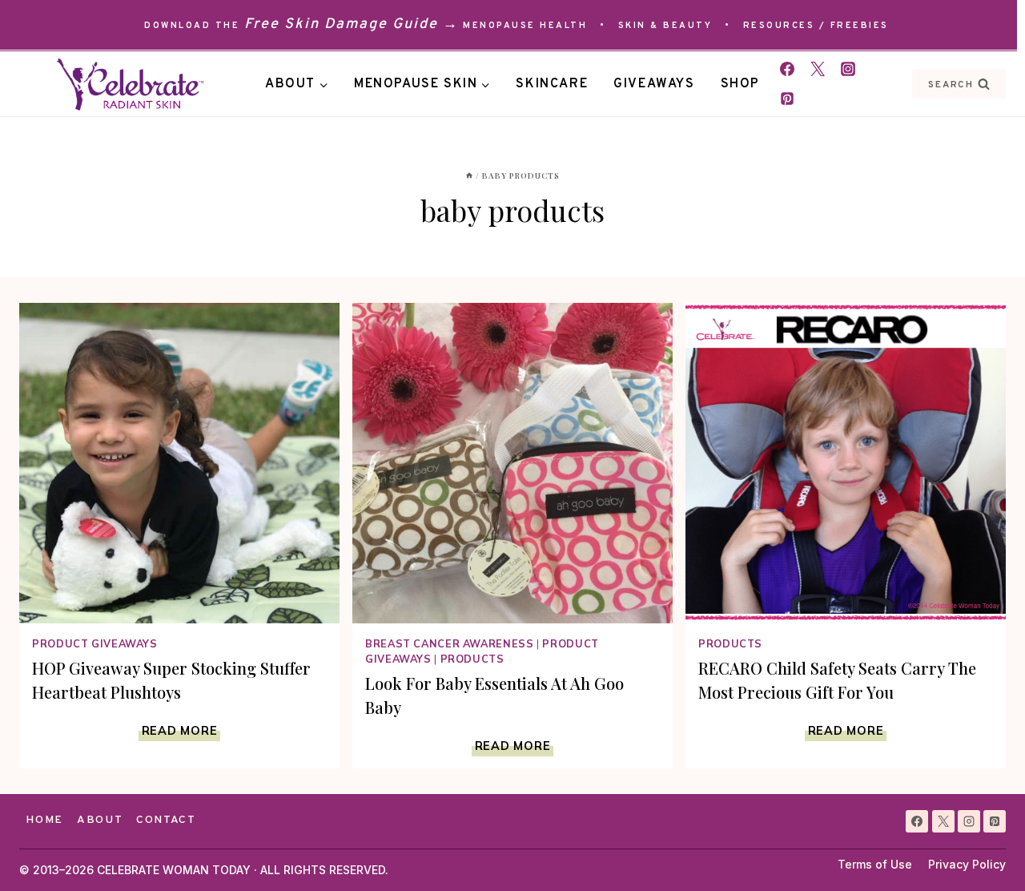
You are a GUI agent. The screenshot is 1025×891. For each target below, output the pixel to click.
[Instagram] (848, 68)
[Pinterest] (787, 98)
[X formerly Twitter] (817, 68)
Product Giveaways (95, 643)
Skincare (552, 84)
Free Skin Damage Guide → (351, 24)
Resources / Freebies (816, 25)
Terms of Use (875, 864)
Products (472, 658)
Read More (181, 730)
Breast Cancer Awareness (449, 643)
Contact (166, 820)
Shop (740, 84)
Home (44, 820)
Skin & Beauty (665, 25)
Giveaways (653, 84)
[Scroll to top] (984, 850)
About (100, 820)
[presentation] (179, 463)
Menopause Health (525, 25)
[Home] (469, 175)
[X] (943, 821)
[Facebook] (787, 68)
